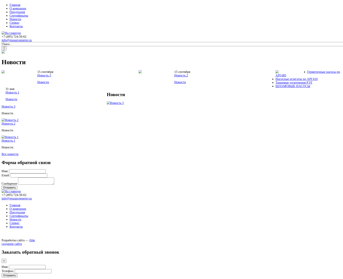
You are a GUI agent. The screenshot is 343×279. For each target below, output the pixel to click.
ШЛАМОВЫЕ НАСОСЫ (293, 86)
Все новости (10, 154)
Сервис (14, 22)
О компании (18, 8)
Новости (15, 19)
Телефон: (8, 271)
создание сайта (12, 244)
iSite (32, 240)
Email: (6, 175)
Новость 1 (12, 92)
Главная (15, 5)
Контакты (16, 26)
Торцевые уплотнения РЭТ (294, 82)
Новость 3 (44, 75)
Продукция (17, 12)
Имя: (5, 171)
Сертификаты (19, 15)
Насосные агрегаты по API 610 (297, 79)
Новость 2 (181, 75)
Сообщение (9, 183)
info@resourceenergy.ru (17, 40)
